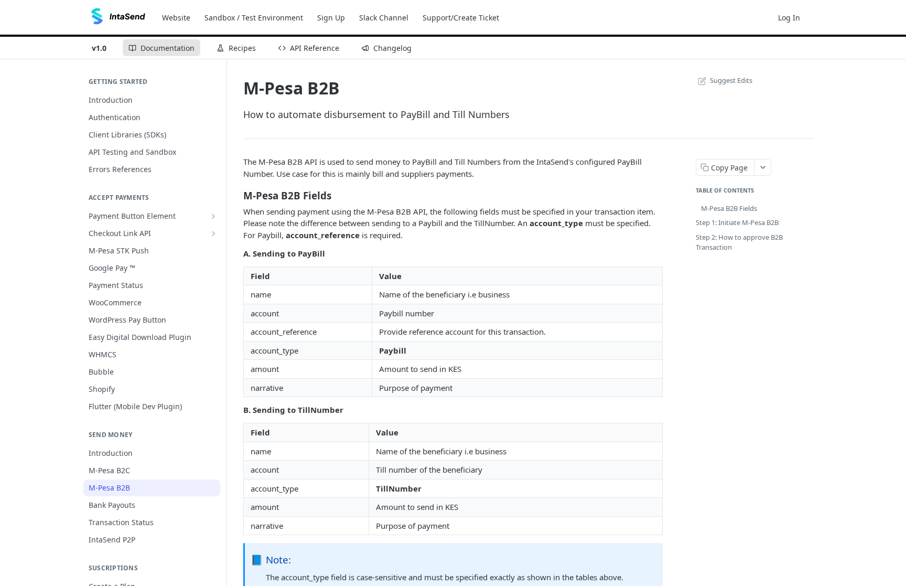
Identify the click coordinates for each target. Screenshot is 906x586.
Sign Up (331, 18)
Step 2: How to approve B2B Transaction (739, 242)
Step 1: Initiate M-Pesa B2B (737, 222)
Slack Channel (383, 18)
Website (176, 18)
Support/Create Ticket (461, 18)
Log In (789, 18)
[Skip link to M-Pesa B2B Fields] (236, 195)
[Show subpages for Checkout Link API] (213, 233)
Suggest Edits (731, 80)
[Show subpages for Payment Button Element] (213, 216)
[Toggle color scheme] (816, 17)
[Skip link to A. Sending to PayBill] (236, 253)
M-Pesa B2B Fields (729, 208)
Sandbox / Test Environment (253, 18)
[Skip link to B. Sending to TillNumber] (236, 410)
